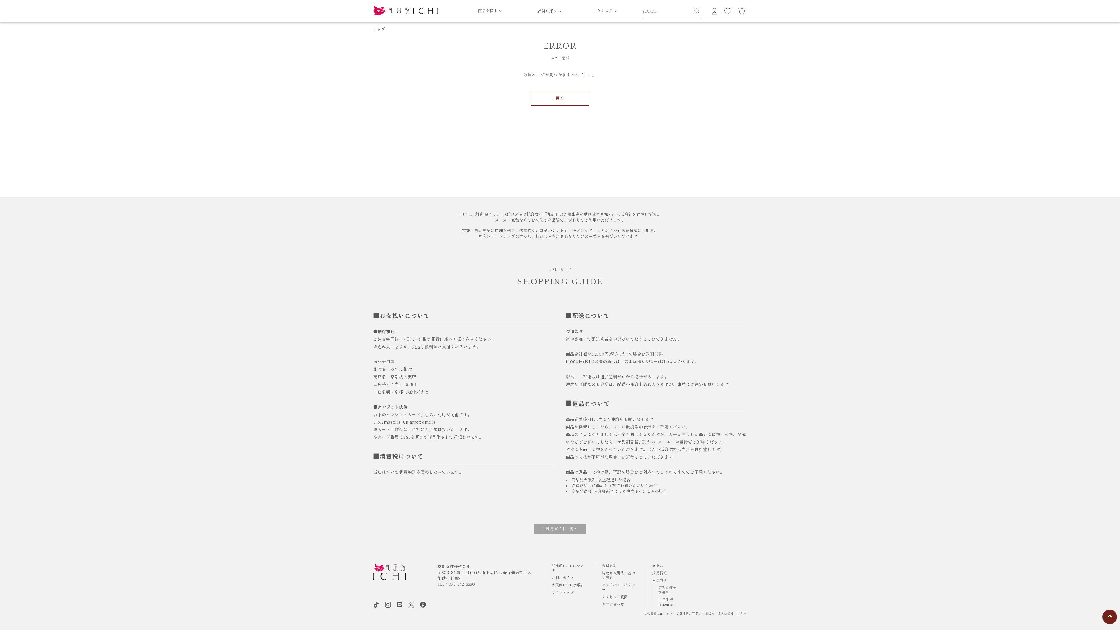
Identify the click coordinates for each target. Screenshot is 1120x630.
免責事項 (659, 580)
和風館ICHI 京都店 (568, 585)
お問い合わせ (613, 604)
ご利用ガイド (563, 578)
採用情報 (659, 573)
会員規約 (609, 566)
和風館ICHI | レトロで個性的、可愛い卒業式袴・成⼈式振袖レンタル (697, 613)
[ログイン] (714, 11)
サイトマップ (563, 592)
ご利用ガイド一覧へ (560, 529)
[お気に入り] (728, 11)
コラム (657, 566)
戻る (560, 98)
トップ (379, 29)
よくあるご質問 (615, 597)
